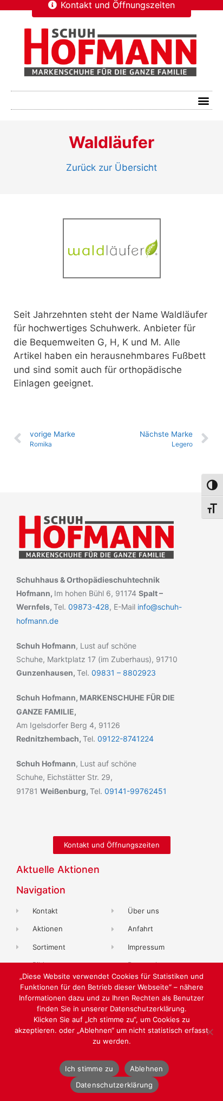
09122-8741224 (125, 738)
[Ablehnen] (209, 1031)
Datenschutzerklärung (114, 1084)
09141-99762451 (135, 791)
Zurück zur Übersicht (111, 167)
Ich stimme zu (89, 1068)
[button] (203, 100)
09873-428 (88, 606)
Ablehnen (146, 1068)
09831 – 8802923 (123, 672)
